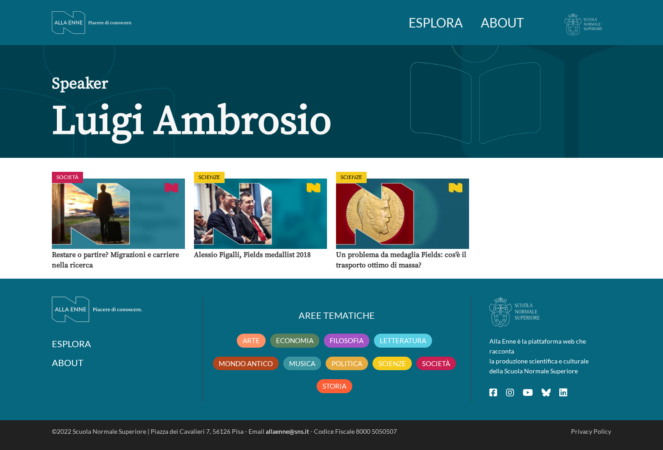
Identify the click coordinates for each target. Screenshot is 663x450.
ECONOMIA (294, 340)
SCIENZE (392, 363)
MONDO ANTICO (246, 363)
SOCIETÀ (436, 363)
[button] (118, 214)
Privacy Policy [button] (591, 431)
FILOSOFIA (347, 340)
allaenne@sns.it (287, 431)
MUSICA (302, 363)
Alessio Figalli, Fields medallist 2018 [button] (252, 254)
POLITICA (347, 363)
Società (67, 177)
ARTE (251, 340)
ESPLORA (436, 22)
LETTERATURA (403, 340)
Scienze (209, 177)
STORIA (334, 386)
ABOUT (502, 22)
